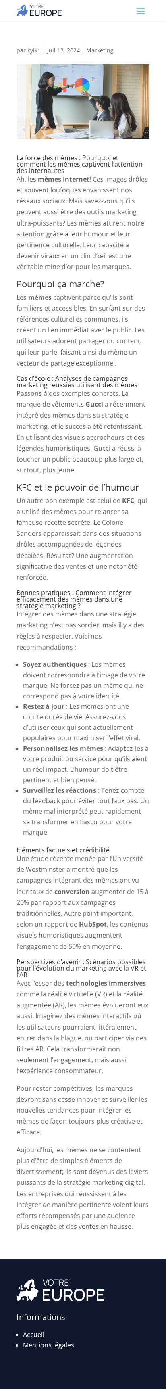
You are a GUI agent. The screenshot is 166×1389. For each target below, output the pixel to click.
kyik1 (34, 50)
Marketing (100, 50)
